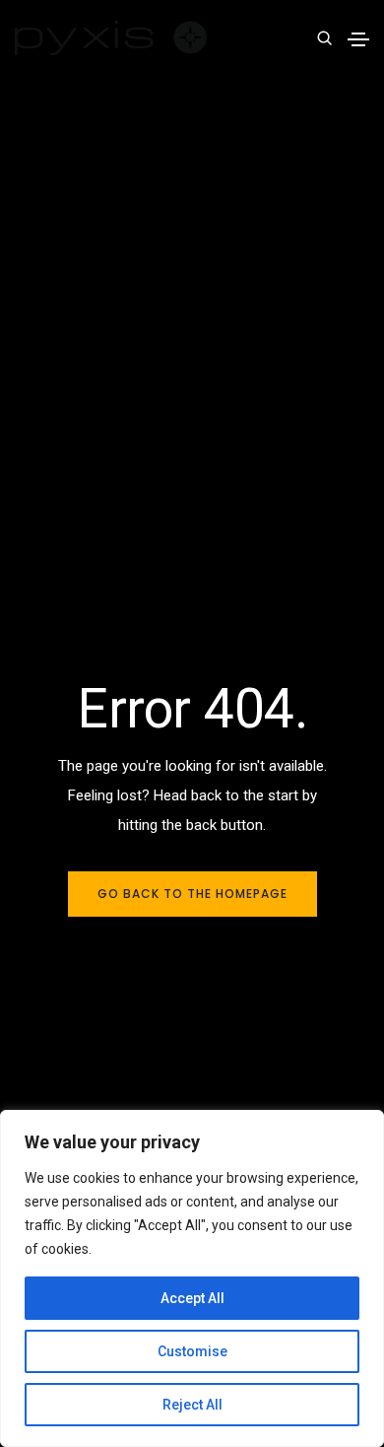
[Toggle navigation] (358, 39)
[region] (192, 1278)
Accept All (192, 1298)
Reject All (192, 1405)
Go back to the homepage (192, 893)
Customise (192, 1351)
